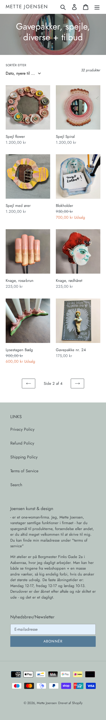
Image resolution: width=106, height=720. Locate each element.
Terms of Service (24, 471)
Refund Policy (22, 443)
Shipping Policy (24, 457)
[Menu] (97, 7)
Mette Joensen (27, 7)
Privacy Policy (22, 429)
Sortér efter (16, 65)
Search (16, 485)
